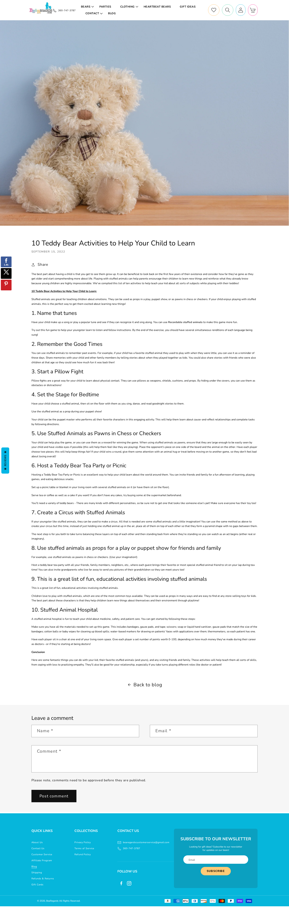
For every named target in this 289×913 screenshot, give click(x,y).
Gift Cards (37, 884)
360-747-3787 (131, 848)
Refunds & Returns (42, 878)
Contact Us (38, 848)
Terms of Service (84, 848)
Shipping (36, 872)
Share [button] (43, 264)
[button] (88, 6)
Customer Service (41, 854)
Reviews (5, 460)
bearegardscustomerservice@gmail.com (146, 842)
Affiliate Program (41, 860)
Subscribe (216, 871)
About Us (37, 842)
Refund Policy (82, 854)
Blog (34, 866)
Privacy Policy (82, 842)
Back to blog (147, 684)
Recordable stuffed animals (185, 322)
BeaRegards (52, 900)
